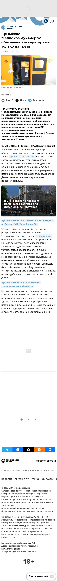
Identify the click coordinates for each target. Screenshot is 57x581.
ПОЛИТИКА (8, 471)
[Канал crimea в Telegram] (7, 449)
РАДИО (35, 479)
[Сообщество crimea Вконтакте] (17, 449)
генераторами (44, 236)
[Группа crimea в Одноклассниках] (39, 449)
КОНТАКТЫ (47, 479)
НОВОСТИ (6, 479)
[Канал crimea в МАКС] (50, 449)
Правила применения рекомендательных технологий (27, 511)
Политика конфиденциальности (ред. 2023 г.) (23, 508)
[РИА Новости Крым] (11, 27)
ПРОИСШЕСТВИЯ (36, 471)
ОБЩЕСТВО (21, 471)
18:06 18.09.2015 (7, 51)
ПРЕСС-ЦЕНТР (22, 479)
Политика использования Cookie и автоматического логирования (27, 504)
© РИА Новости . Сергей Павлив (12, 88)
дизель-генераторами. (22, 156)
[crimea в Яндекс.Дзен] (28, 449)
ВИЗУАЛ (50, 471)
